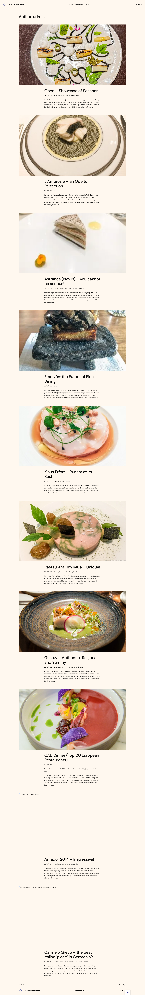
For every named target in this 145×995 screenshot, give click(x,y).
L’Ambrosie (63, 191)
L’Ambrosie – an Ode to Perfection (65, 183)
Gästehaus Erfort (59, 481)
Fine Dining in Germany (61, 95)
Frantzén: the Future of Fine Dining (69, 379)
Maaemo (75, 769)
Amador (56, 864)
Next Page (122, 985)
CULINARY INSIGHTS (16, 4)
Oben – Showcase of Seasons (71, 90)
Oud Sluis (81, 769)
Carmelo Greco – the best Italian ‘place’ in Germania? (68, 954)
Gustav (81, 667)
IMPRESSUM (79, 990)
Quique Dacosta (90, 769)
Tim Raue (76, 572)
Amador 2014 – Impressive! (69, 859)
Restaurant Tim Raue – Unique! (72, 567)
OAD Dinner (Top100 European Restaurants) (71, 757)
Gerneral (56, 191)
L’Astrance (81, 288)
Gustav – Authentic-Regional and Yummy (70, 660)
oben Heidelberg (74, 95)
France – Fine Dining (65, 288)
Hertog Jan (52, 769)
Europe (56, 288)
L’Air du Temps (67, 769)
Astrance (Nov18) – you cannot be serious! (72, 281)
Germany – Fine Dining (66, 572)
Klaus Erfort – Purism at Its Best (68, 474)
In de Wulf (60, 769)
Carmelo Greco (58, 962)
